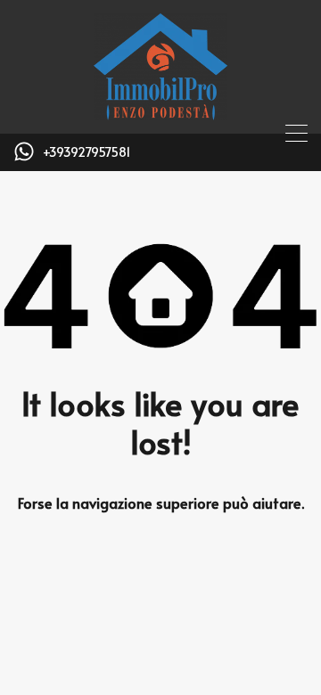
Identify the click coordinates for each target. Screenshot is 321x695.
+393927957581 (86, 152)
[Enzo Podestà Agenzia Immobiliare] (160, 111)
